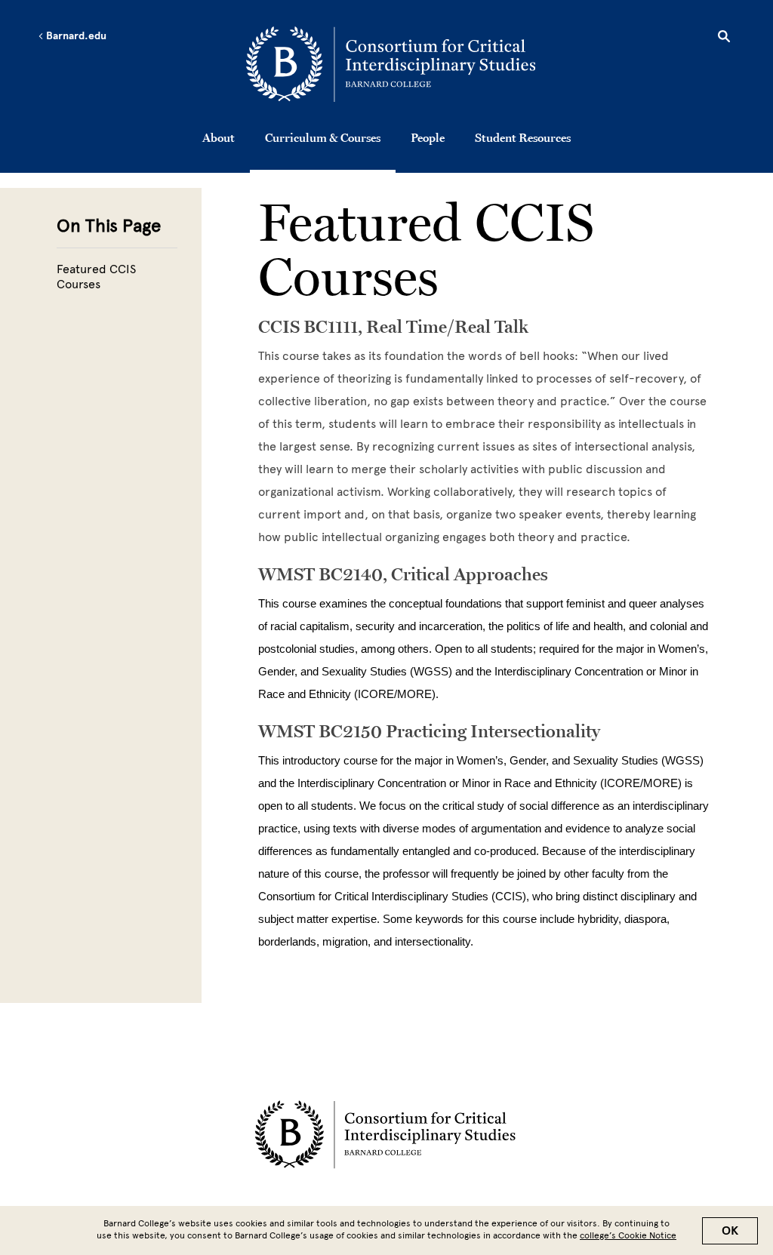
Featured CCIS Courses (96, 276)
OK (730, 1230)
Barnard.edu (75, 36)
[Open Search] (724, 38)
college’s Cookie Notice (628, 1235)
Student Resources (523, 137)
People (428, 137)
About (218, 137)
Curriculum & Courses (322, 137)
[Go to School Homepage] (390, 64)
